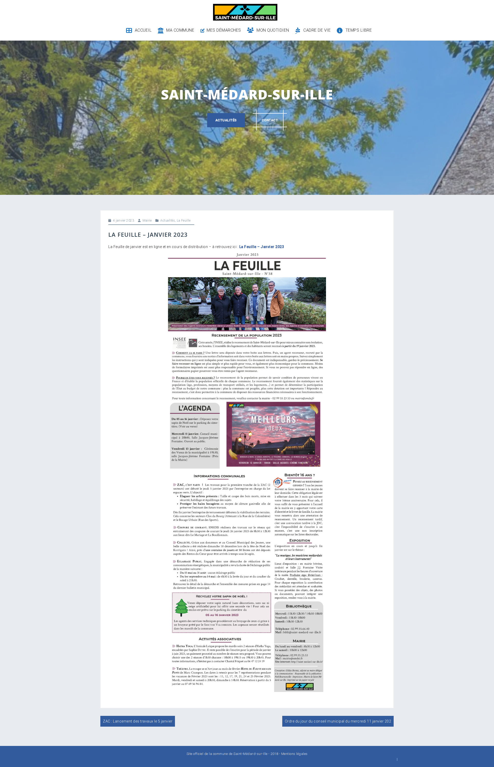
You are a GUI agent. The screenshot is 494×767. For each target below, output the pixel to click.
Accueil (143, 30)
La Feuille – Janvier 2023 (261, 247)
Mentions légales (294, 754)
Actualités (226, 120)
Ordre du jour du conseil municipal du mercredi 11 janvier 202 (338, 721)
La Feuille (183, 220)
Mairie (147, 220)
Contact (270, 120)
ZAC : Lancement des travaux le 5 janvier (137, 721)
